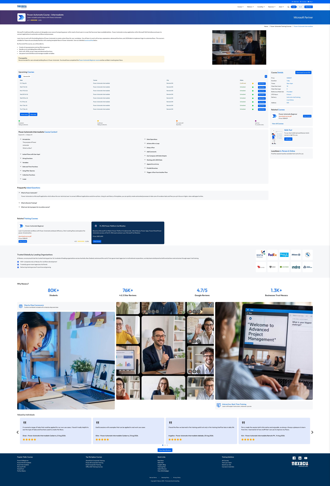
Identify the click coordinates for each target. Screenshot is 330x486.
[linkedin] (299, 458)
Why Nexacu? (23, 284)
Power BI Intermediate (24, 462)
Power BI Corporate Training (94, 462)
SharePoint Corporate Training (95, 460)
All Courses (225, 460)
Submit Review (162, 469)
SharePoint (20, 469)
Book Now (308, 7)
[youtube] (305, 458)
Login (293, 7)
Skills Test (161, 462)
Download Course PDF (303, 72)
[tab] (162, 445)
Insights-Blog (162, 465)
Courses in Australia (228, 467)
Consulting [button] (260, 7)
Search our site (226, 465)
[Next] (312, 432)
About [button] (280, 7)
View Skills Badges (163, 471)
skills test (288, 139)
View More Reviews (165, 450)
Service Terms (153, 477)
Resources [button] (271, 7)
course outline (89, 40)
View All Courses (277, 124)
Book (262, 83)
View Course (307, 116)
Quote (300, 7)
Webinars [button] (249, 7)
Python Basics (21, 471)
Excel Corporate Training (93, 465)
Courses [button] (240, 7)
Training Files (162, 467)
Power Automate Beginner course (89, 60)
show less (33, 114)
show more (24, 114)
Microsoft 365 (21, 467)
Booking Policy (165, 477)
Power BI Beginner (23, 460)
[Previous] (17, 432)
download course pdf (285, 116)
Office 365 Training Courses (94, 467)
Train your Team (227, 462)
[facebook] (294, 458)
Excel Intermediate (23, 465)
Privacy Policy (177, 477)
